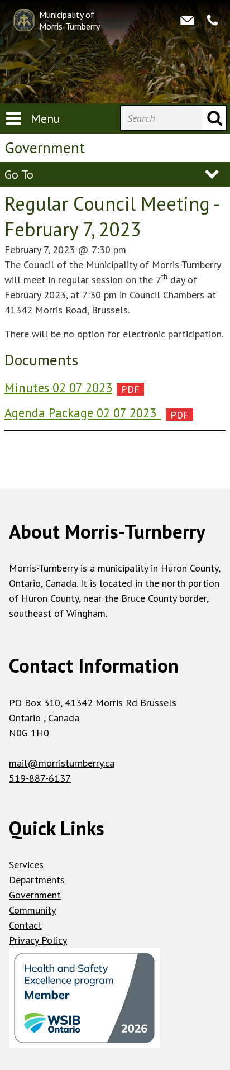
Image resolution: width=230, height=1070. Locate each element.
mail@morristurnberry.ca (61, 763)
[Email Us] (187, 20)
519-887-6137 (40, 778)
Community (32, 909)
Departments (37, 879)
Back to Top (115, 470)
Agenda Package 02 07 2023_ (82, 413)
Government (35, 894)
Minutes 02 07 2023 (58, 387)
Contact (25, 925)
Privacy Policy (38, 940)
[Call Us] (212, 20)
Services (26, 864)
